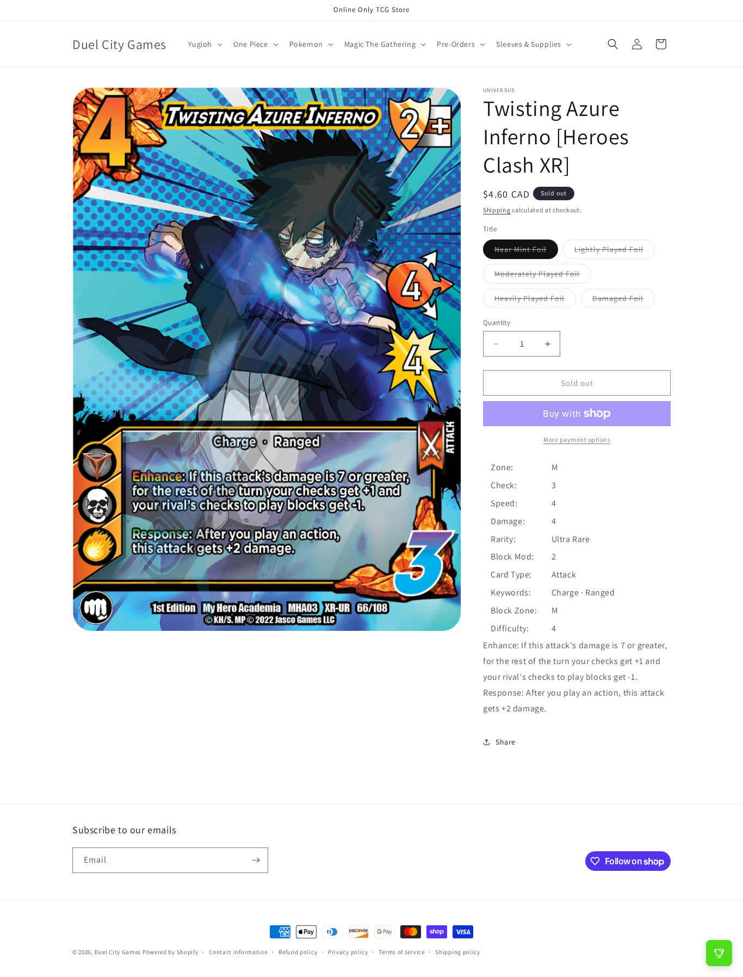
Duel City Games (118, 952)
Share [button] (506, 742)
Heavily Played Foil (535, 300)
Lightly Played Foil (614, 251)
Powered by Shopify (171, 952)
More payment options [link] (576, 439)
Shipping (497, 210)
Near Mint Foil (526, 251)
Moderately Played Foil (542, 276)
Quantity (496, 322)
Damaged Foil (623, 300)
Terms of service (401, 952)
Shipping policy (457, 952)
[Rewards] (719, 953)
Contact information (238, 952)
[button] (204, 44)
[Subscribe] (256, 860)
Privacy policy (348, 952)
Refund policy (297, 952)
